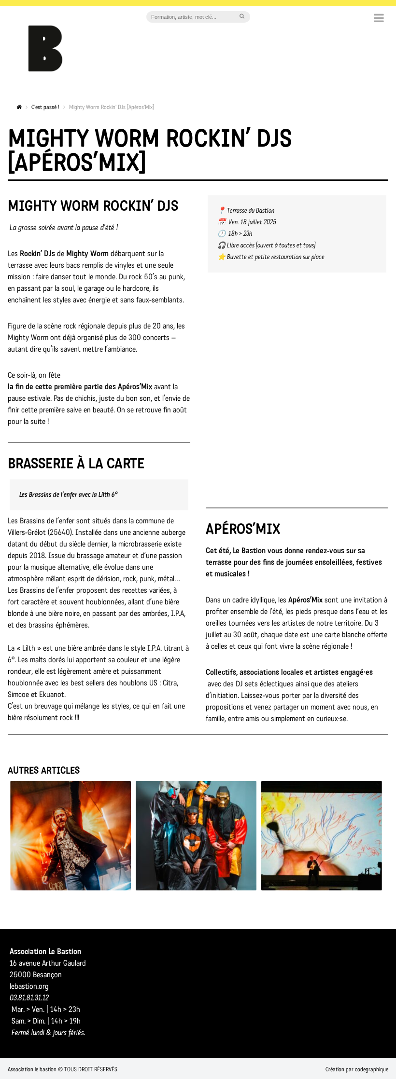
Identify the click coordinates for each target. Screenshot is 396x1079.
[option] (70, 835)
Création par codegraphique (356, 1069)
